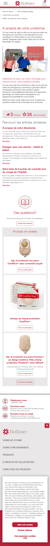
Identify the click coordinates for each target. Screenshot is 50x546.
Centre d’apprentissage (25, 11)
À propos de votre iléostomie (19, 127)
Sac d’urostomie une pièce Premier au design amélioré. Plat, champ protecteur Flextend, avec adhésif (25, 359)
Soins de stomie (7, 11)
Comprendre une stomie (10, 15)
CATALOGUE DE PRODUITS (17, 469)
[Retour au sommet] (47, 425)
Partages (15, 114)
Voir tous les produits (25, 382)
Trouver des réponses (25, 223)
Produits (8, 454)
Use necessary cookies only (25, 537)
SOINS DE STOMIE (12, 440)
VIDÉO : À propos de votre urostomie (14, 18)
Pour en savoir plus (25, 270)
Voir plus (6, 141)
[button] (14, 55)
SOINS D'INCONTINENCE (16, 447)
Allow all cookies (25, 524)
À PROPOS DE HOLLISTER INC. (19, 462)
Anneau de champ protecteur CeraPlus (25, 320)
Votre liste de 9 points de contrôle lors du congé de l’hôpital (24, 170)
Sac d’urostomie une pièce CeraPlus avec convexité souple (25, 262)
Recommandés (36, 114)
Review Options (25, 530)
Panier (44, 3)
